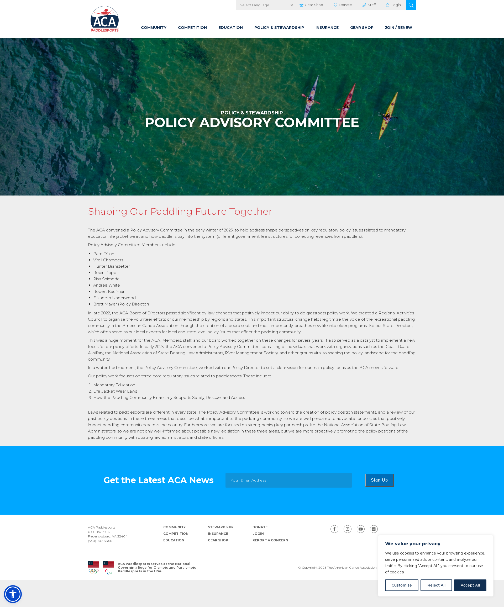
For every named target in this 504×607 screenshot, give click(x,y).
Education (230, 27)
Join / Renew (398, 27)
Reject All (436, 585)
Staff (372, 5)
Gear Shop (314, 5)
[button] (411, 5)
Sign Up (379, 480)
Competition (192, 27)
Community (153, 27)
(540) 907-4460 (100, 541)
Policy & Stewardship (279, 27)
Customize (402, 585)
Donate (345, 5)
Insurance (327, 27)
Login (396, 5)
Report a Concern (270, 540)
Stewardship (221, 527)
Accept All (470, 585)
